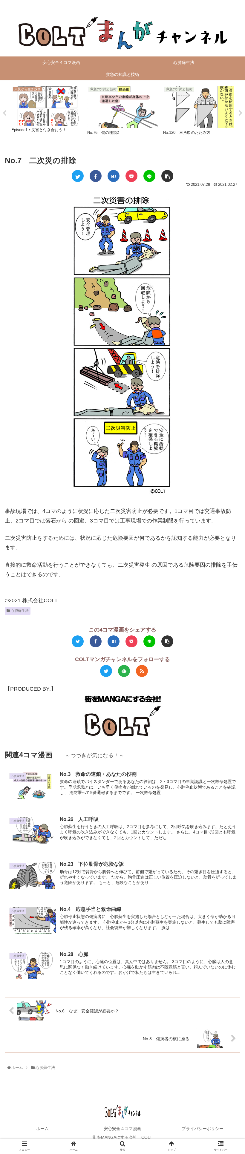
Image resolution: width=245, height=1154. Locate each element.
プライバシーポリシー (202, 1128)
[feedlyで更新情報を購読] (124, 671)
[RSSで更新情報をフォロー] (142, 671)
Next (241, 113)
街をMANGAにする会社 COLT (122, 1137)
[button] (227, 740)
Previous (4, 113)
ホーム (42, 1128)
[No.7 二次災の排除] (114, 176)
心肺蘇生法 (19, 611)
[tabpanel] (47, 112)
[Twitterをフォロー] (106, 671)
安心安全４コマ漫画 (122, 1128)
